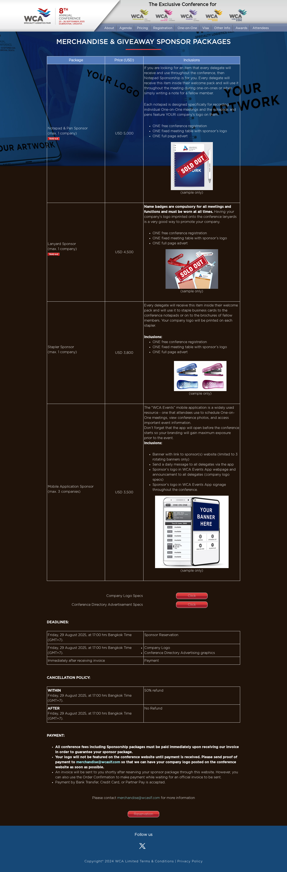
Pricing (142, 28)
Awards (241, 28)
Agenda (125, 28)
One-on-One (187, 28)
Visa (205, 28)
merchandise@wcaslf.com (98, 762)
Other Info (222, 28)
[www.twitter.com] (142, 846)
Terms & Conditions (157, 861)
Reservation (143, 814)
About (109, 28)
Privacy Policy (190, 861)
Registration (162, 28)
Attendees (261, 28)
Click (192, 596)
